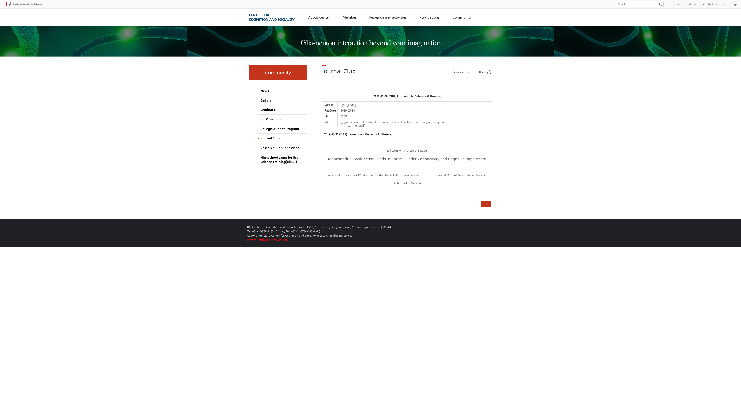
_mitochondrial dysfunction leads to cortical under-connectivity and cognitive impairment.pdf (395, 123)
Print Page (489, 72)
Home (679, 4)
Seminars (268, 110)
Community (462, 17)
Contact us (710, 4)
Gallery (266, 100)
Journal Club (270, 138)
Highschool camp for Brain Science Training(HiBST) (281, 159)
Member (349, 17)
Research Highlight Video (280, 148)
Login (734, 4)
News (265, 91)
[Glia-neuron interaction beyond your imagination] (370, 39)
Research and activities (388, 17)
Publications (430, 17)
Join (724, 4)
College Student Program (280, 129)
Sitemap (693, 4)
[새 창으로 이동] (23, 4)
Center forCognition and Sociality (272, 17)
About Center (319, 17)
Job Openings (271, 119)
